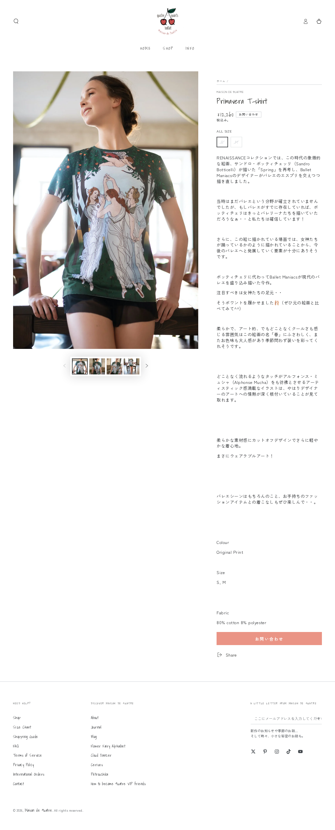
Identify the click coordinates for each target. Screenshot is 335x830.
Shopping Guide (25, 736)
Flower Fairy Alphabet (108, 746)
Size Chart (22, 727)
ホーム (221, 81)
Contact (18, 784)
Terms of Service (27, 755)
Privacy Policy (23, 765)
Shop (17, 717)
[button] (16, 21)
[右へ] (146, 366)
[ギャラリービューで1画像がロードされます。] (80, 366)
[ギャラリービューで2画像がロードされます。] (97, 366)
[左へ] (64, 366)
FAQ (16, 746)
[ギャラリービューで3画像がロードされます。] (114, 366)
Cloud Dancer (101, 755)
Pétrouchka (99, 774)
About (94, 717)
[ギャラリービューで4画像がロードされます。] (131, 366)
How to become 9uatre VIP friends (118, 784)
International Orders (28, 774)
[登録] (319, 718)
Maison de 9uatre (230, 92)
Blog (94, 736)
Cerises (97, 765)
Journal (96, 727)
